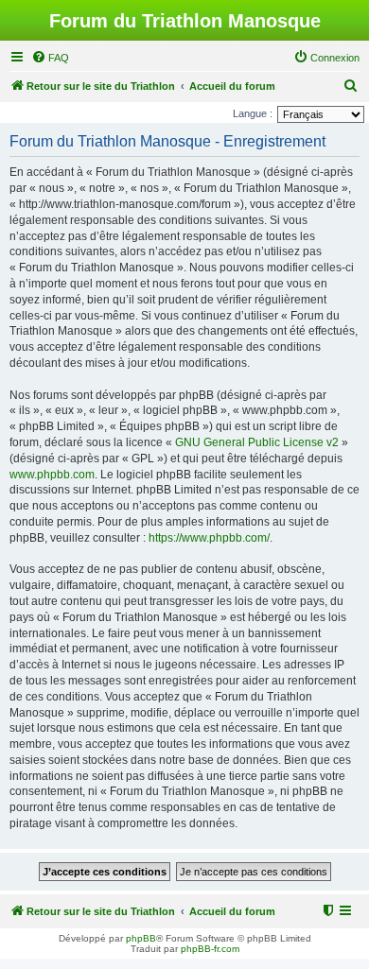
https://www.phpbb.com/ (209, 538)
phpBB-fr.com (210, 948)
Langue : (252, 113)
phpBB (141, 938)
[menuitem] (50, 57)
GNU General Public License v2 (257, 442)
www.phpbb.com (52, 474)
